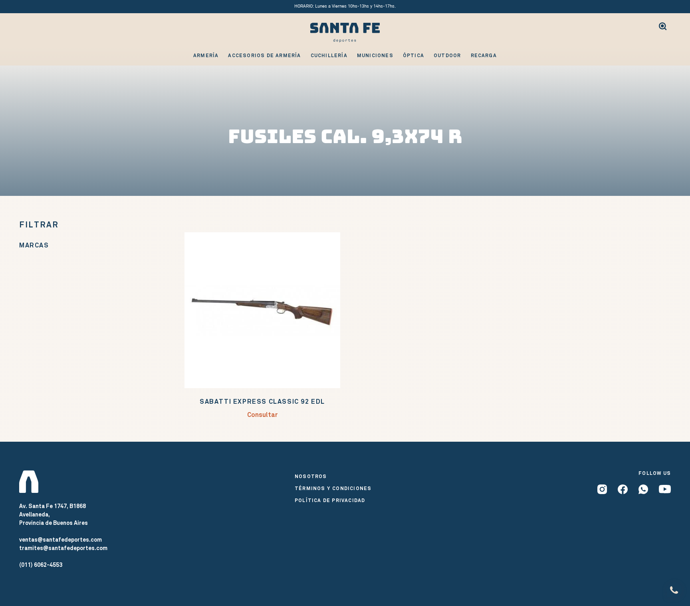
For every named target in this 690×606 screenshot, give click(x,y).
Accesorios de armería (264, 55)
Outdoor (447, 55)
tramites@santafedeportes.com (63, 548)
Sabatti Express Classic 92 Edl (262, 401)
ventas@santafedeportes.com (60, 539)
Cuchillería (329, 55)
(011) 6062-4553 (40, 564)
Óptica (413, 55)
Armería (205, 55)
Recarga (484, 55)
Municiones (375, 55)
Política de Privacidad (330, 500)
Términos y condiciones (333, 488)
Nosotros (311, 476)
